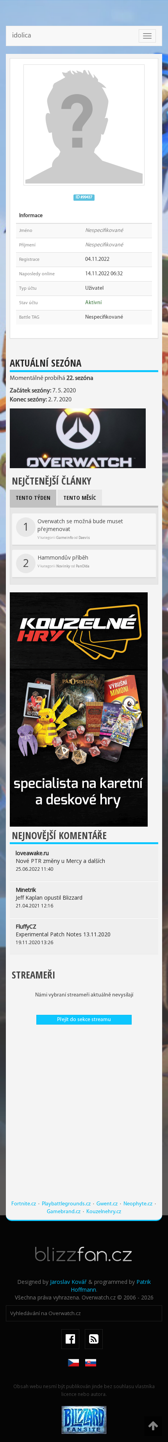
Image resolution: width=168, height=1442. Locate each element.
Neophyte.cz (137, 1204)
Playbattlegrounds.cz (66, 1204)
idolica (21, 35)
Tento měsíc (79, 497)
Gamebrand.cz (63, 1212)
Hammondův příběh (56, 562)
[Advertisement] (84, 1116)
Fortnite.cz (23, 1204)
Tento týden (33, 497)
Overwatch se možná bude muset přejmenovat (73, 528)
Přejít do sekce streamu (84, 1020)
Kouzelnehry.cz (103, 1212)
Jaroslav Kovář (68, 1281)
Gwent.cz (107, 1204)
